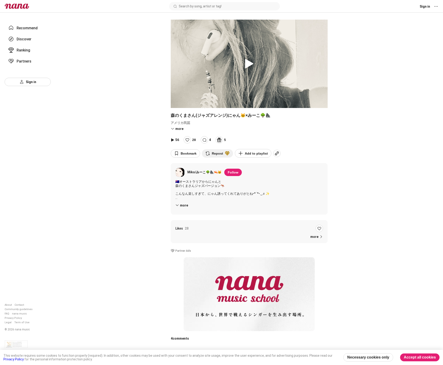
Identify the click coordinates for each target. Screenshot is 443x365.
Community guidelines (19, 309)
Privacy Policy (13, 318)
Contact (19, 304)
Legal (8, 322)
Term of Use (22, 322)
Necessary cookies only (368, 357)
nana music (19, 313)
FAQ (7, 313)
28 (194, 140)
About (8, 304)
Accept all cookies (420, 357)
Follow (233, 172)
